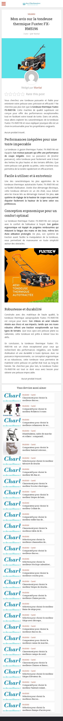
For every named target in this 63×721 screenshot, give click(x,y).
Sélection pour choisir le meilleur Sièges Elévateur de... (37, 675)
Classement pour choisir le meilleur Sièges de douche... (35, 585)
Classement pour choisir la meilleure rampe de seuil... (34, 652)
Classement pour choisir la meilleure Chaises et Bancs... (35, 664)
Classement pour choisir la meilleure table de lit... (34, 529)
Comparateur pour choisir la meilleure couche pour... (35, 574)
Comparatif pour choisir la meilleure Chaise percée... (34, 596)
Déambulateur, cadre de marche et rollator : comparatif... (37, 435)
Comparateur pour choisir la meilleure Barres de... (35, 630)
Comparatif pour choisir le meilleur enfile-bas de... (34, 518)
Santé (33, 395)
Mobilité (31, 14)
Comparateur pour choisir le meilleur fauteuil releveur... (35, 448)
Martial (37, 34)
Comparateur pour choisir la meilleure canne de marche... (35, 641)
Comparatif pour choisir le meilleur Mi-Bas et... (34, 473)
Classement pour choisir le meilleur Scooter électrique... (35, 484)
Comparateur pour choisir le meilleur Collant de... (35, 507)
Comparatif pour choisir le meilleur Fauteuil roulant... (34, 686)
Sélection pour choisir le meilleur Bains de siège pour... (37, 608)
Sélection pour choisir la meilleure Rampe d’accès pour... (37, 708)
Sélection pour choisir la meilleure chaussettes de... (34, 540)
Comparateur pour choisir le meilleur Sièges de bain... (35, 496)
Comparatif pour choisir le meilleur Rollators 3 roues (34, 410)
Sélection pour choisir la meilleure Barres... (33, 697)
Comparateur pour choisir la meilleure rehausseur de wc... (36, 424)
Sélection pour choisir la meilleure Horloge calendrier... (36, 563)
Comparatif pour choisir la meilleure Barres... (34, 552)
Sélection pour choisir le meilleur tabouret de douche (37, 462)
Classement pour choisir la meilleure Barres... (34, 399)
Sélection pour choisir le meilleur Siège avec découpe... (37, 619)
